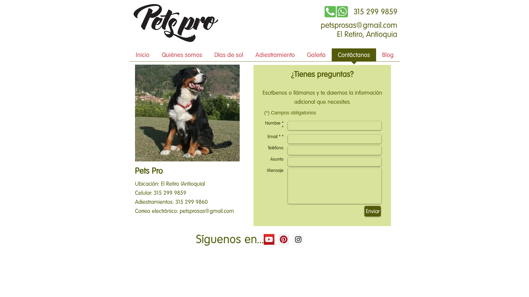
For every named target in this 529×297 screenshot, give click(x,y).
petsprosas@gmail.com (359, 25)
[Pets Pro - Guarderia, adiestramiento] (269, 239)
